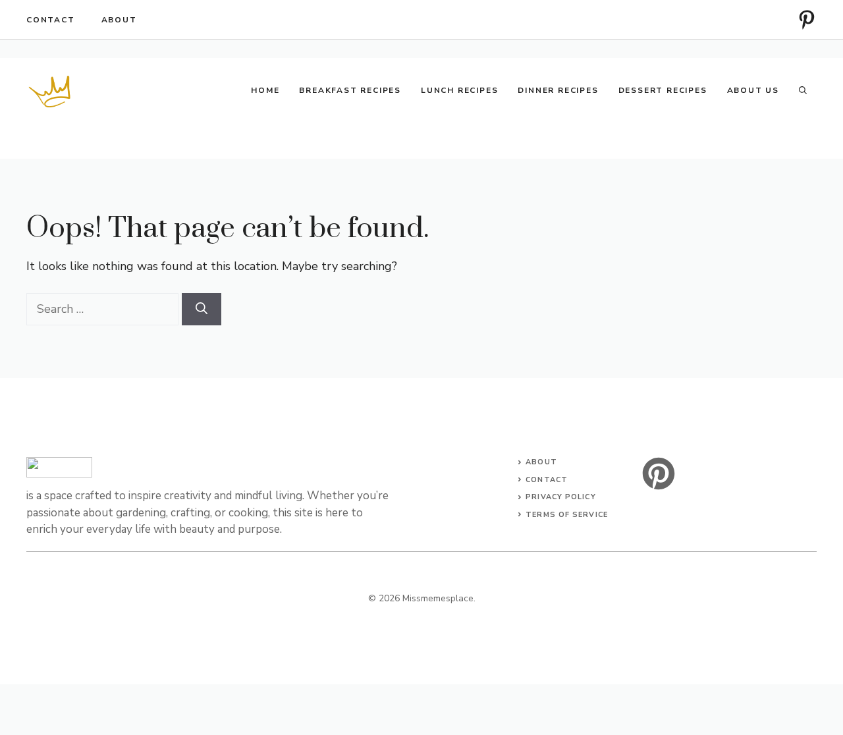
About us (753, 90)
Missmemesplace (438, 598)
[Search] (201, 309)
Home (265, 90)
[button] (803, 90)
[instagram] (807, 20)
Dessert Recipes (662, 90)
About (119, 19)
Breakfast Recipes (350, 90)
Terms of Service (567, 515)
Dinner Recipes (558, 90)
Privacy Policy (560, 497)
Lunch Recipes (459, 90)
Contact (50, 19)
